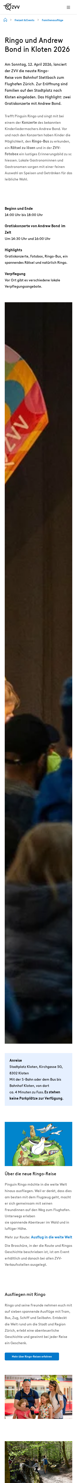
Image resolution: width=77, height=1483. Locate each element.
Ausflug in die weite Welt (51, 1237)
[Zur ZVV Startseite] (11, 7)
